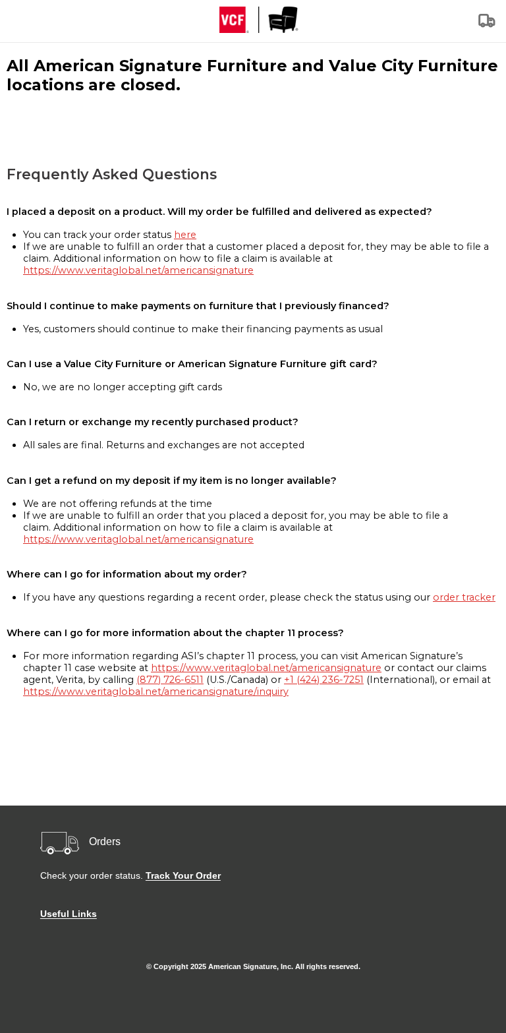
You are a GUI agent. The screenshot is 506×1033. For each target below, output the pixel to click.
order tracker (464, 597)
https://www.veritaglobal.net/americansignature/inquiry (156, 691)
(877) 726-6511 (170, 680)
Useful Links (68, 913)
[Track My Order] (487, 24)
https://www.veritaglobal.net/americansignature (138, 270)
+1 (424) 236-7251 (324, 680)
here (185, 235)
